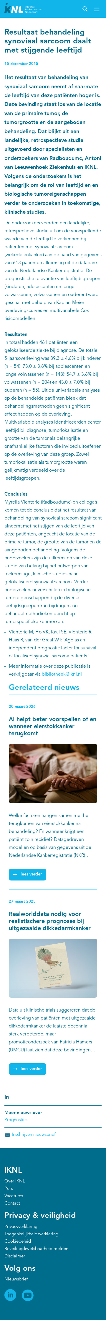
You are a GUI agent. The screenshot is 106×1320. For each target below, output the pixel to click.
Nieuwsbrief (16, 1279)
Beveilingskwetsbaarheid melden (36, 1249)
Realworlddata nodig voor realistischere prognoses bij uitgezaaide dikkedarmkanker (50, 921)
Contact (12, 1203)
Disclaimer (14, 1256)
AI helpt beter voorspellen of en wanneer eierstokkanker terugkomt (52, 727)
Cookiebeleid (17, 1241)
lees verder (31, 874)
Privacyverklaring (20, 1227)
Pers (8, 1189)
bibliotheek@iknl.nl (62, 674)
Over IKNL (14, 1181)
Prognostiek (16, 1120)
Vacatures (13, 1196)
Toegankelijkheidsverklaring (31, 1234)
